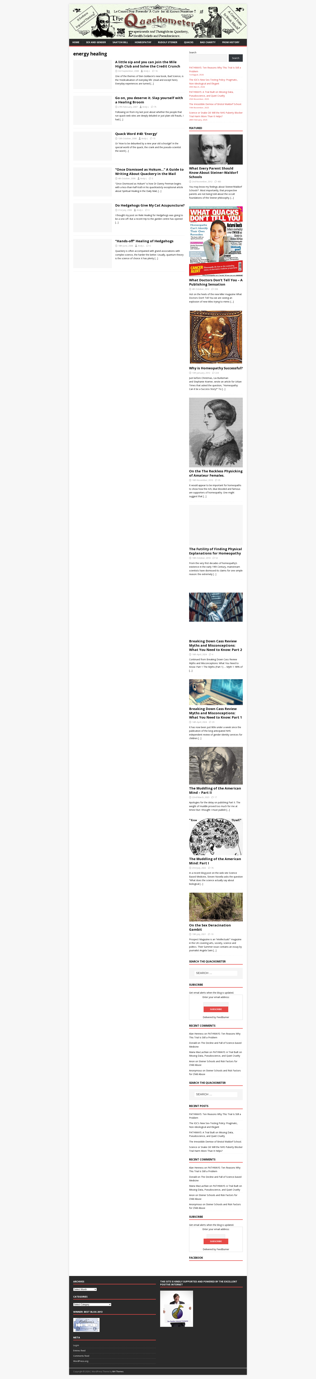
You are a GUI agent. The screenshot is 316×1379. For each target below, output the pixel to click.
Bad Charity (207, 42)
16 (156, 70)
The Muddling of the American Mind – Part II (215, 790)
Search (192, 52)
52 (217, 557)
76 (212, 867)
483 (219, 181)
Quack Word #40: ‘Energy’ (136, 133)
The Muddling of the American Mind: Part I (215, 861)
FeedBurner (223, 1017)
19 (212, 934)
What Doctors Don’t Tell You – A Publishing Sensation (216, 282)
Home (75, 42)
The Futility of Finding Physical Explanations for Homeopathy (215, 551)
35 (219, 480)
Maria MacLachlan (199, 1052)
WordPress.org (80, 1361)
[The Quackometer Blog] (158, 36)
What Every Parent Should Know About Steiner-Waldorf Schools (213, 172)
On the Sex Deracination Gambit (210, 927)
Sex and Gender (96, 42)
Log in (76, 1345)
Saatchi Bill (120, 42)
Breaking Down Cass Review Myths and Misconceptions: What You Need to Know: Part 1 (215, 713)
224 (217, 372)
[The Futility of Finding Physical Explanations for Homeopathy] (216, 543)
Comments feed (81, 1355)
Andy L (147, 70)
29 (213, 722)
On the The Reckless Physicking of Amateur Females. (216, 473)
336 (216, 289)
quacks (188, 42)
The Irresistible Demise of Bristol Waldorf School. (215, 104)
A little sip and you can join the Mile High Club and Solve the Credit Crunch (147, 64)
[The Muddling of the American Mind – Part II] (216, 782)
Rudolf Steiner (167, 42)
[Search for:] (216, 973)
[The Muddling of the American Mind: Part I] (216, 853)
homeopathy (143, 42)
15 (154, 138)
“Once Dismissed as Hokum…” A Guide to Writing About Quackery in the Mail (149, 171)
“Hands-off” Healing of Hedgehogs (144, 241)
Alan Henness (196, 1033)
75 (155, 106)
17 (215, 797)
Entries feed (79, 1350)
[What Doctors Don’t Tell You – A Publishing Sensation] (216, 274)
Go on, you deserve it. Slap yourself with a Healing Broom (149, 100)
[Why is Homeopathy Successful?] (216, 362)
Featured (195, 128)
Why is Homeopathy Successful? (216, 368)
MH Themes (117, 1371)
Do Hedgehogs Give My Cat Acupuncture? (150, 205)
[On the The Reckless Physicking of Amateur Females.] (216, 465)
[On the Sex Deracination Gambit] (216, 919)
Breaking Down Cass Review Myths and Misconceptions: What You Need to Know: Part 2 (215, 645)
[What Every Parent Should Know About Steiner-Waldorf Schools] (216, 162)
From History (230, 42)
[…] (152, 83)
